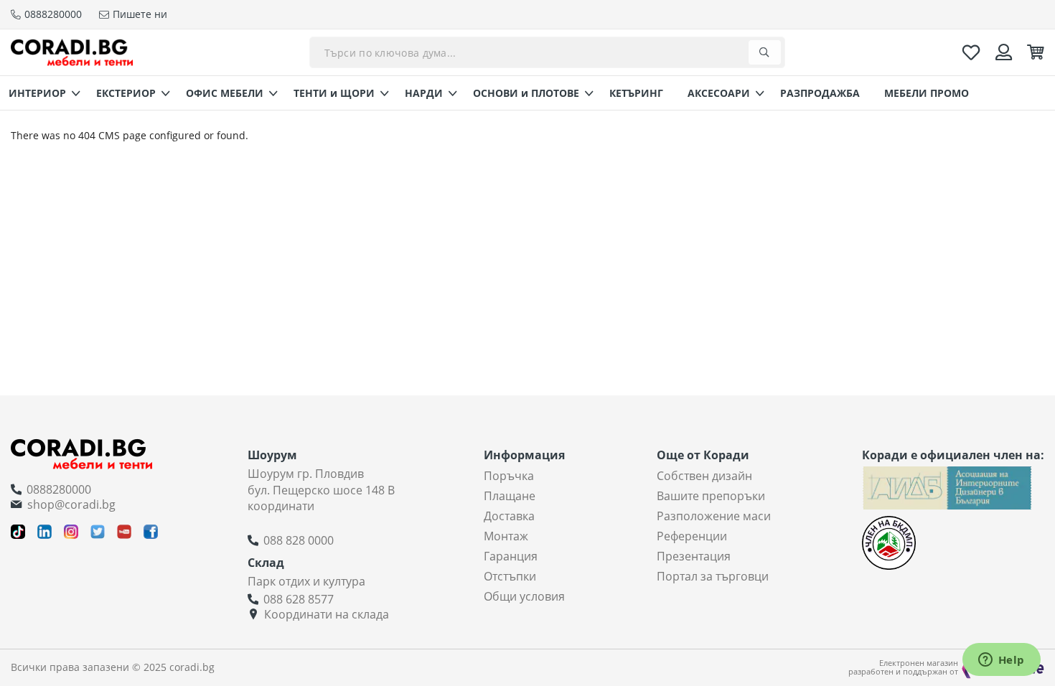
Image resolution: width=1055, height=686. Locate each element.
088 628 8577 (298, 599)
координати (281, 506)
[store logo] (72, 52)
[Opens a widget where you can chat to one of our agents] (1001, 661)
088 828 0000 (298, 540)
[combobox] (547, 52)
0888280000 (59, 489)
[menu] (527, 93)
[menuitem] (40, 93)
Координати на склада (326, 614)
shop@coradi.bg (71, 504)
